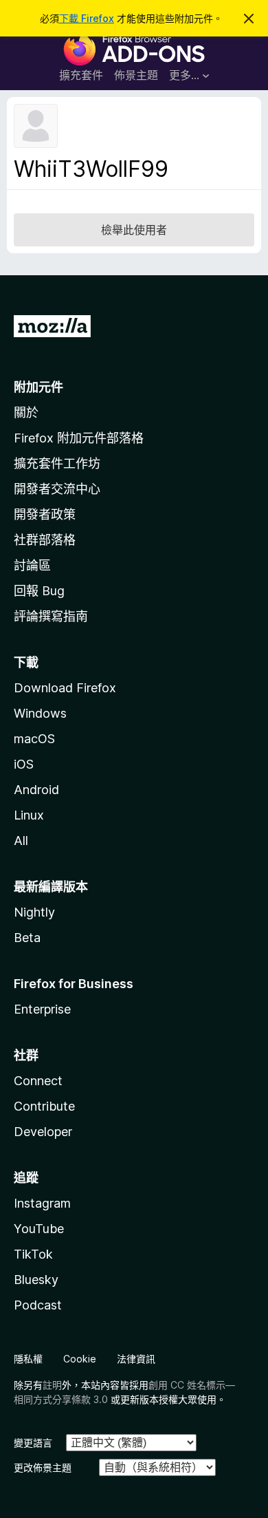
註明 (52, 1385)
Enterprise (42, 1009)
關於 (26, 412)
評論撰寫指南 (51, 616)
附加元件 (38, 387)
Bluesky (36, 1279)
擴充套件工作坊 (57, 463)
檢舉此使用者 (134, 230)
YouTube (39, 1228)
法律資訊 (136, 1359)
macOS (34, 738)
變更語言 (33, 1442)
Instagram (42, 1203)
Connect (38, 1080)
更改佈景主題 (42, 1467)
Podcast (38, 1305)
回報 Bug (39, 591)
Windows (40, 713)
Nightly (34, 912)
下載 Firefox (86, 18)
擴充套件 (81, 75)
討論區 (32, 565)
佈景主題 (136, 75)
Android (36, 789)
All (21, 840)
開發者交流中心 (57, 489)
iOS (24, 764)
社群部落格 (45, 540)
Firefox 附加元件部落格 (79, 438)
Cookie (79, 1359)
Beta (27, 937)
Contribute (44, 1106)
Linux (29, 815)
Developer (43, 1131)
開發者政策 (45, 514)
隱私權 (28, 1359)
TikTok (33, 1254)
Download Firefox (65, 688)
